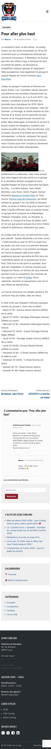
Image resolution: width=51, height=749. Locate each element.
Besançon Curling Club (23, 195)
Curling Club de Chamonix (22, 199)
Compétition (12, 606)
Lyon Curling (16, 745)
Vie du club (12, 614)
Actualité (6, 27)
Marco (8, 39)
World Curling (9, 717)
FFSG (5, 709)
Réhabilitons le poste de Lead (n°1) (23, 537)
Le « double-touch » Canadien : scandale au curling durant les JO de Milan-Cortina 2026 (26, 530)
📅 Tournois (10, 574)
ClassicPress (38, 745)
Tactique (11, 610)
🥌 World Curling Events (16, 580)
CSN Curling (9, 713)
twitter (29, 277)
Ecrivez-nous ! (8, 656)
